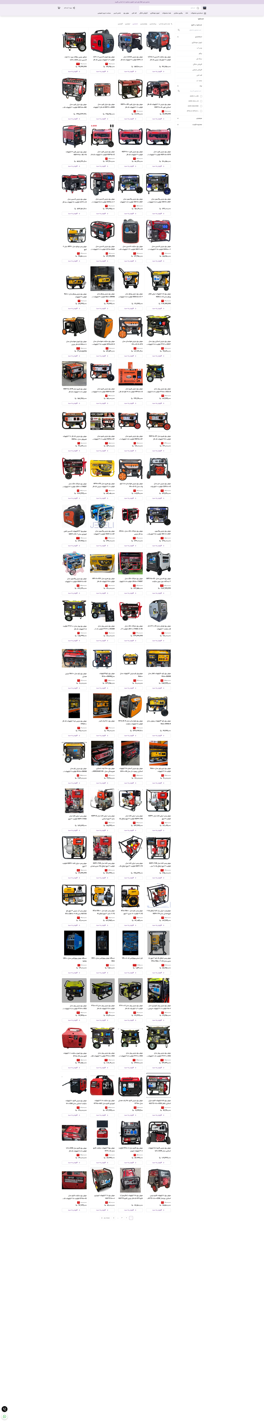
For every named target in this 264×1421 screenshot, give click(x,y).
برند (201, 86)
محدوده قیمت (197, 124)
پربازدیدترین (153, 24)
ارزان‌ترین (127, 24)
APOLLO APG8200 (193, 111)
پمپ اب (199, 48)
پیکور (200, 53)
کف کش (199, 75)
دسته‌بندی (198, 37)
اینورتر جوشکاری (197, 42)
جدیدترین (135, 24)
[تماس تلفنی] (4, 1409)
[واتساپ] (4, 1416)
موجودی (199, 118)
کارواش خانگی (197, 64)
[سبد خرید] (59, 8)
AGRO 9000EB (194, 96)
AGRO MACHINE (193, 106)
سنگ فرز (199, 59)
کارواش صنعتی (197, 70)
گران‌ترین (120, 24)
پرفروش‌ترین (143, 24)
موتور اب (199, 80)
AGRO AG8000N (194, 101)
